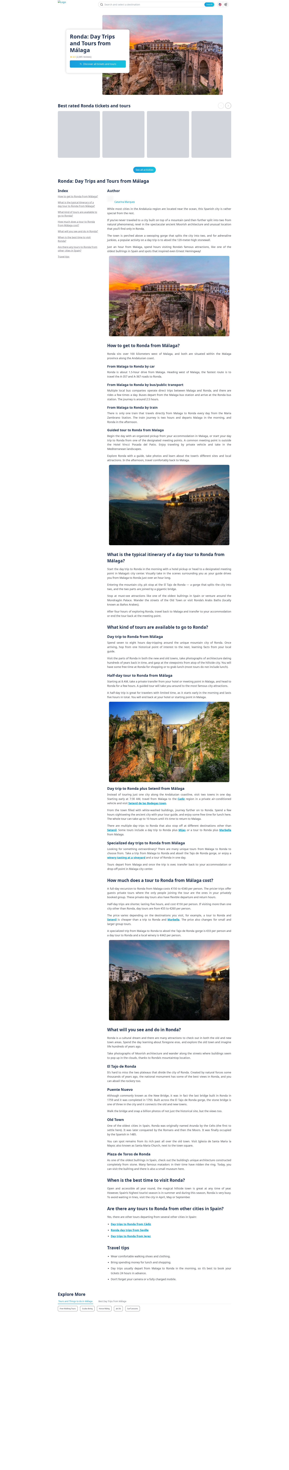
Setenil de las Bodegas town (147, 803)
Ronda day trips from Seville (130, 1230)
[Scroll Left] (221, 106)
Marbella (225, 830)
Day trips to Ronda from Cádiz (131, 1224)
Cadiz (181, 799)
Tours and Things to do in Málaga (75, 1301)
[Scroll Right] (228, 106)
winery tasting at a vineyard (126, 857)
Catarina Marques (124, 202)
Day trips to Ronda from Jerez (131, 1236)
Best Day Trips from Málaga (112, 1301)
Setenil (112, 830)
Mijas (182, 830)
